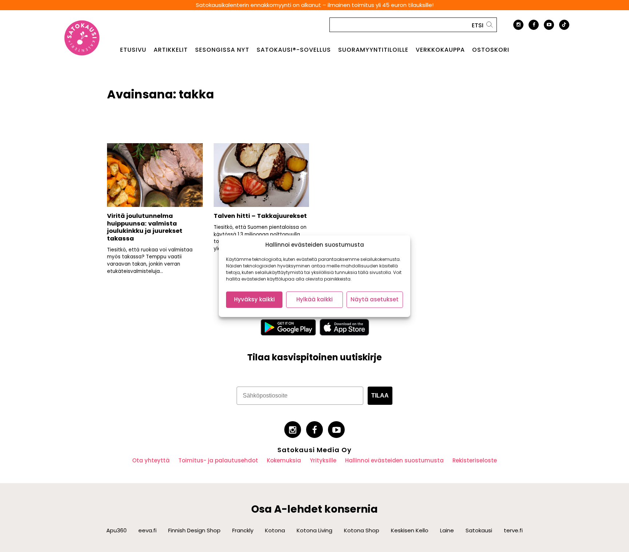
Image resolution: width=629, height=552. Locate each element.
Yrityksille (323, 460)
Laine (447, 530)
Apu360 (116, 530)
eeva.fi (147, 530)
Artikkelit (171, 50)
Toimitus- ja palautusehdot (218, 460)
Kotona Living (314, 530)
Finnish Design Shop (194, 530)
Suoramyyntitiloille (373, 50)
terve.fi (513, 530)
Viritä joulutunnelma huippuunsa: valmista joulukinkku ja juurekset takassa (144, 227)
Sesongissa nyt (222, 50)
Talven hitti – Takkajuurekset (260, 216)
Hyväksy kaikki (254, 299)
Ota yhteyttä (151, 460)
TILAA (380, 395)
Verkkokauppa (440, 50)
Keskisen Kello (409, 530)
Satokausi (479, 530)
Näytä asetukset (375, 299)
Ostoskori (490, 50)
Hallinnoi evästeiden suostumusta (394, 460)
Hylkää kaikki (314, 299)
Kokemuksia (284, 460)
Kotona (275, 530)
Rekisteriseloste (474, 460)
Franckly (242, 530)
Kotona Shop (361, 530)
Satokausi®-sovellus (294, 50)
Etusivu (133, 50)
